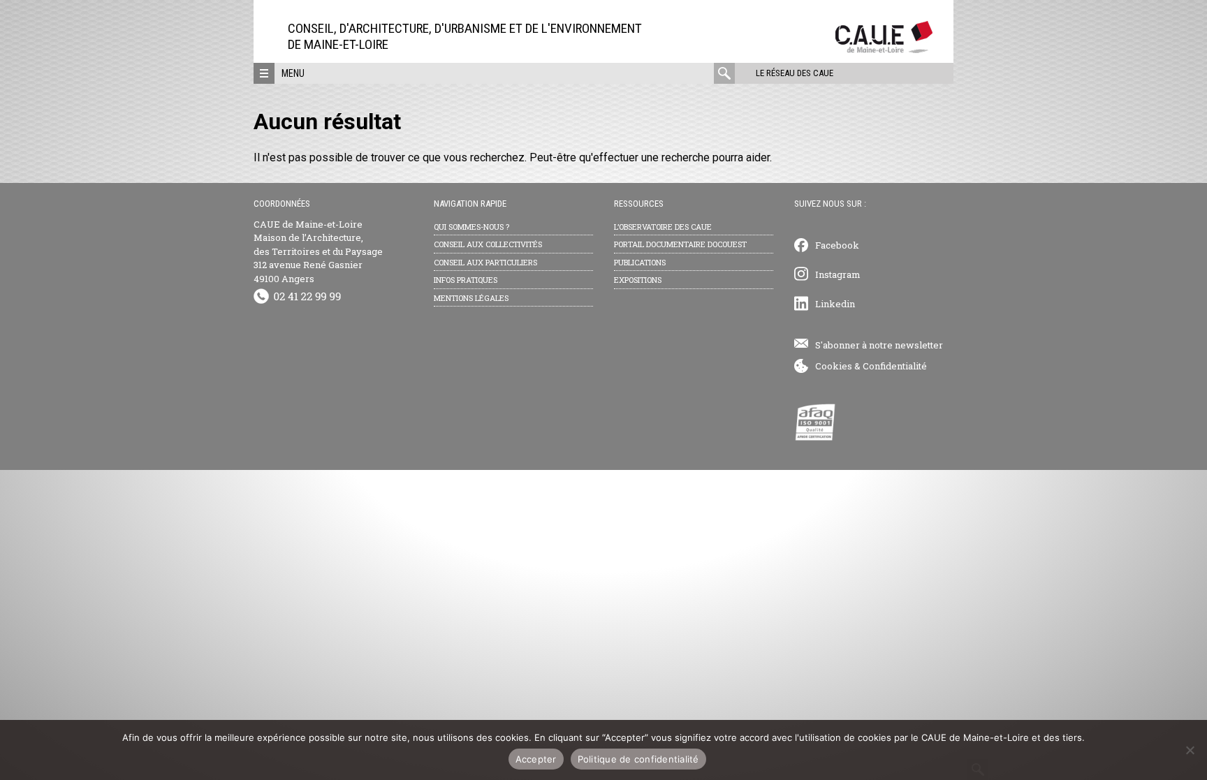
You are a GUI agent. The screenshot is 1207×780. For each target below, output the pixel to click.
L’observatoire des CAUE (663, 226)
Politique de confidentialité (638, 759)
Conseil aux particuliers (485, 262)
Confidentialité (895, 366)
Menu (293, 73)
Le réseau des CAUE (794, 73)
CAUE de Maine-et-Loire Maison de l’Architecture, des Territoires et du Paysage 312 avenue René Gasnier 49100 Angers (318, 251)
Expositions (637, 279)
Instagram (838, 274)
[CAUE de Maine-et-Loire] (883, 49)
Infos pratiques (465, 279)
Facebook (837, 245)
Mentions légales (471, 298)
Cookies (833, 366)
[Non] (1190, 750)
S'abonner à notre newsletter (879, 345)
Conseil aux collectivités (488, 244)
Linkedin (835, 303)
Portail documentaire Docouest (680, 244)
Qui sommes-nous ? (471, 226)
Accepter (536, 759)
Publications (640, 262)
